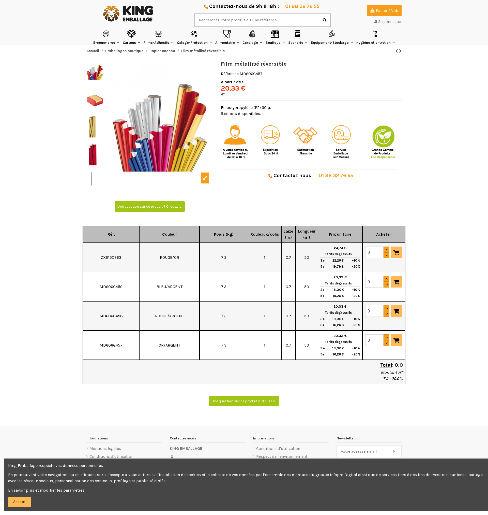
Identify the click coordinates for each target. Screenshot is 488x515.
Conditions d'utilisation (111, 456)
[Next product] (400, 50)
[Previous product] (397, 50)
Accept (19, 501)
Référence (230, 73)
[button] (106, 37)
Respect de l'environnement (281, 456)
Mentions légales (105, 448)
